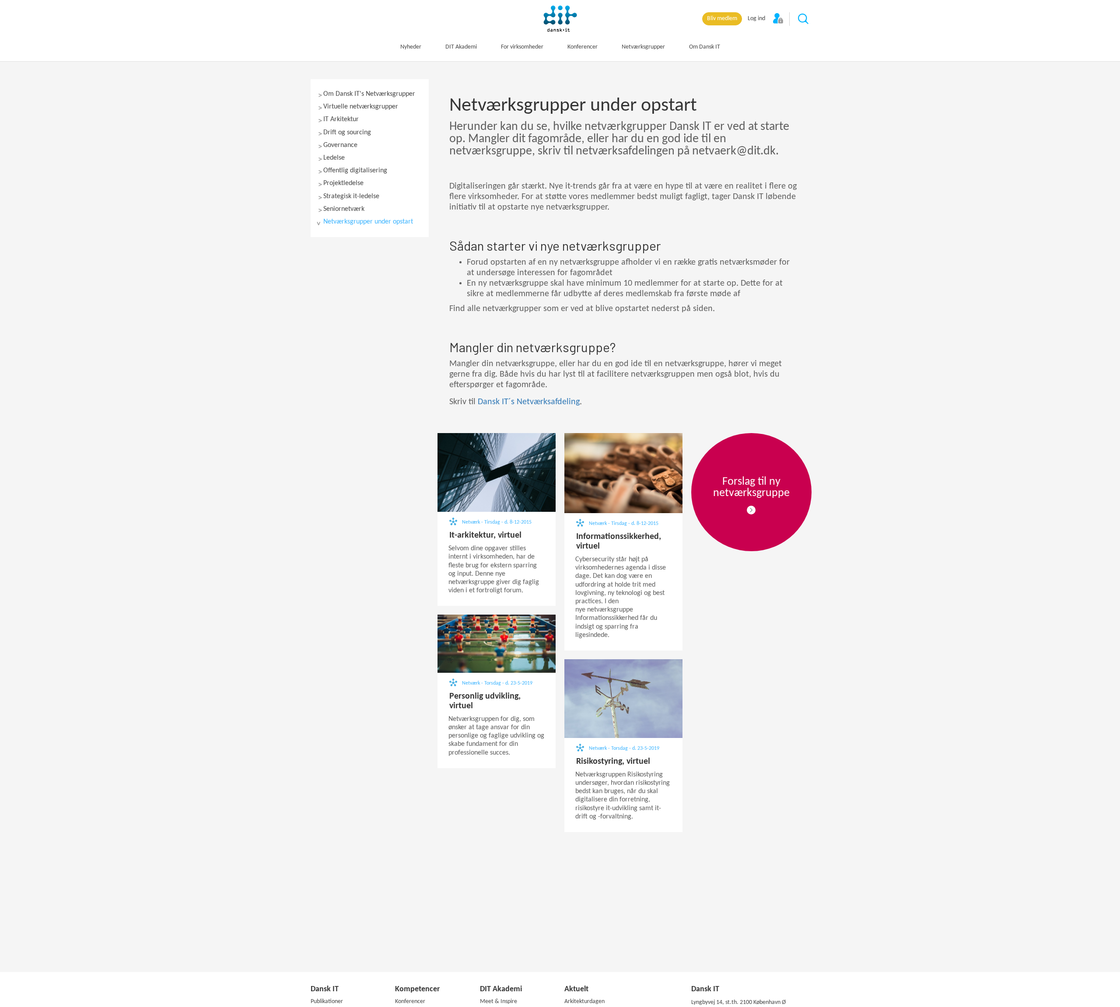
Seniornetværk (343, 209)
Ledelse (334, 157)
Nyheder (410, 47)
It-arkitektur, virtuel (485, 535)
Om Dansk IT (704, 47)
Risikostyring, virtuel (613, 761)
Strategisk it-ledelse (351, 196)
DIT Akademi (461, 47)
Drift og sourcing (347, 132)
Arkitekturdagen (584, 1001)
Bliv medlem (722, 18)
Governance (340, 145)
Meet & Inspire (498, 1001)
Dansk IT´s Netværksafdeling (529, 402)
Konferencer (582, 47)
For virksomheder (522, 47)
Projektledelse (343, 183)
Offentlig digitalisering (355, 170)
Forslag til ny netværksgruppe (751, 487)
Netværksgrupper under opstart (368, 221)
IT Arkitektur (341, 119)
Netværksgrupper (643, 47)
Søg (803, 19)
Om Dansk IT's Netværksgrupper (369, 94)
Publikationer (327, 1001)
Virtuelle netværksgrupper (360, 106)
